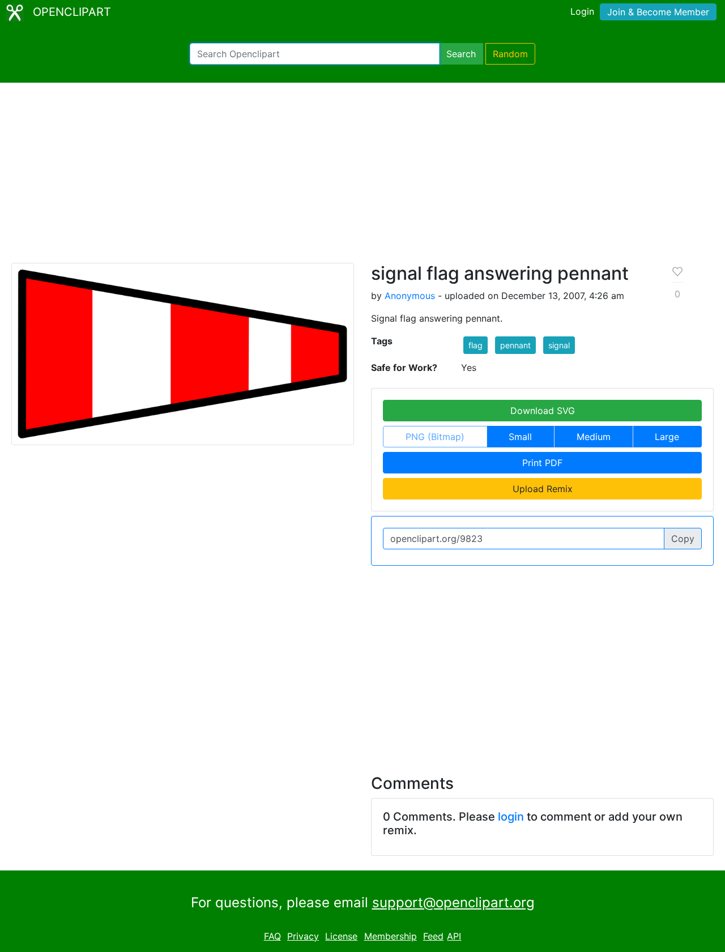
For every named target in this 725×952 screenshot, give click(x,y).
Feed (433, 936)
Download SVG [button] (542, 410)
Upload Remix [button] (543, 488)
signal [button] (559, 345)
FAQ (272, 936)
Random (510, 53)
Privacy (303, 936)
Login (582, 11)
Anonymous (410, 295)
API (454, 936)
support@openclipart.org (453, 902)
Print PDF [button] (542, 462)
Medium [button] (594, 436)
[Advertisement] (362, 178)
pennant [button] (515, 345)
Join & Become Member (658, 12)
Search (461, 53)
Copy (682, 538)
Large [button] (667, 436)
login (511, 816)
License (341, 936)
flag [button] (475, 345)
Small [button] (520, 436)
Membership (390, 936)
